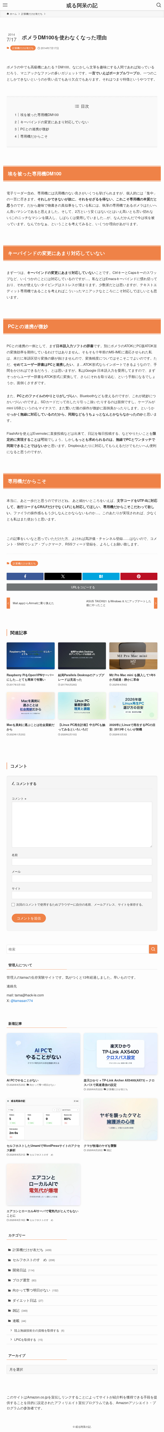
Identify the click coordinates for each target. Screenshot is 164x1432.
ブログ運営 (24, 1280)
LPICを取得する (28, 1339)
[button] (25, 576)
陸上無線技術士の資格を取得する (39, 1330)
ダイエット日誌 (28, 1300)
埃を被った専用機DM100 (39, 114)
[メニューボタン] (5, 5)
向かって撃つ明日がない (35, 1290)
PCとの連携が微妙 (34, 128)
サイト (16, 888)
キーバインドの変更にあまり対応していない (54, 121)
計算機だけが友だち (23, 48)
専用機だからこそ (34, 136)
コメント (19, 798)
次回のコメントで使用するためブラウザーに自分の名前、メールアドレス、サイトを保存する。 (80, 904)
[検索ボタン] (159, 5)
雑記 (20, 1310)
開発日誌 (23, 1270)
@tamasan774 (22, 1000)
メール (16, 871)
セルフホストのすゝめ (34, 1259)
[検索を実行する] (153, 949)
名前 (15, 854)
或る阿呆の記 (82, 5)
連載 (19, 1320)
